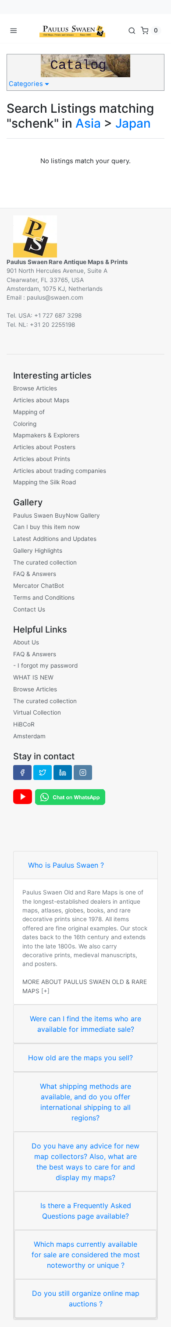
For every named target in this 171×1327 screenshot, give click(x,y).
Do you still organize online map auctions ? (85, 1298)
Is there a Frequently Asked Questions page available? (85, 1210)
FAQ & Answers (34, 573)
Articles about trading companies (59, 470)
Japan (133, 123)
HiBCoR (24, 724)
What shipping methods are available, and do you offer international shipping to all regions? (85, 1102)
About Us (26, 642)
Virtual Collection (37, 712)
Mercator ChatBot (38, 585)
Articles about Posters (44, 447)
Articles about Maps (41, 400)
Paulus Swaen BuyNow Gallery (56, 515)
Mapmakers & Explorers (46, 435)
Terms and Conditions (44, 597)
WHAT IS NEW (33, 677)
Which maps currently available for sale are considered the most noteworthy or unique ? (86, 1255)
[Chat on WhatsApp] (70, 796)
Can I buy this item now (46, 526)
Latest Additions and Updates (54, 538)
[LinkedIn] (62, 772)
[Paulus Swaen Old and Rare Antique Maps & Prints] (72, 30)
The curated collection (45, 562)
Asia (88, 123)
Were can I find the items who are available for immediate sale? (85, 1024)
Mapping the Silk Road (44, 482)
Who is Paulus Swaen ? (66, 865)
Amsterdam (29, 736)
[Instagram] (83, 772)
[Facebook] (22, 772)
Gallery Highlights (37, 550)
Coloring (24, 423)
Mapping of (29, 411)
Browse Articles (35, 388)
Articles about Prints (41, 458)
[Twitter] (42, 772)
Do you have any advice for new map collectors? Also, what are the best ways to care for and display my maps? (85, 1161)
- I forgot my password (45, 665)
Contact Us (29, 609)
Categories (27, 84)
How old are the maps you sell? (80, 1057)
